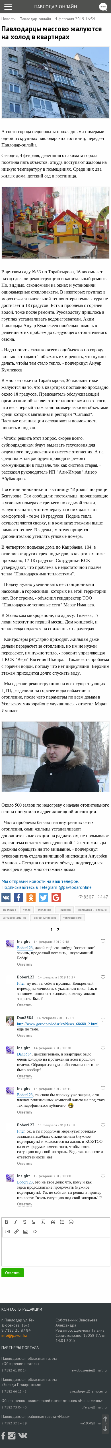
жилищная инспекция (92, 910)
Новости (8, 18)
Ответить (24, 964)
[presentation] (7, 1222)
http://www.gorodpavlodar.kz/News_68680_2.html (57, 1023)
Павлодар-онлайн (55, 6)
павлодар (9, 910)
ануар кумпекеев (45, 918)
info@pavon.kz (14, 1335)
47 (105, 897)
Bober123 (25, 977)
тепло (26, 910)
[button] (6, 1222)
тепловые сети (72, 918)
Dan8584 (25, 1017)
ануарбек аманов (14, 918)
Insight (23, 941)
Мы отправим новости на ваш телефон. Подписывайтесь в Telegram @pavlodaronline (46, 884)
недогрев (65, 910)
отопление (44, 910)
